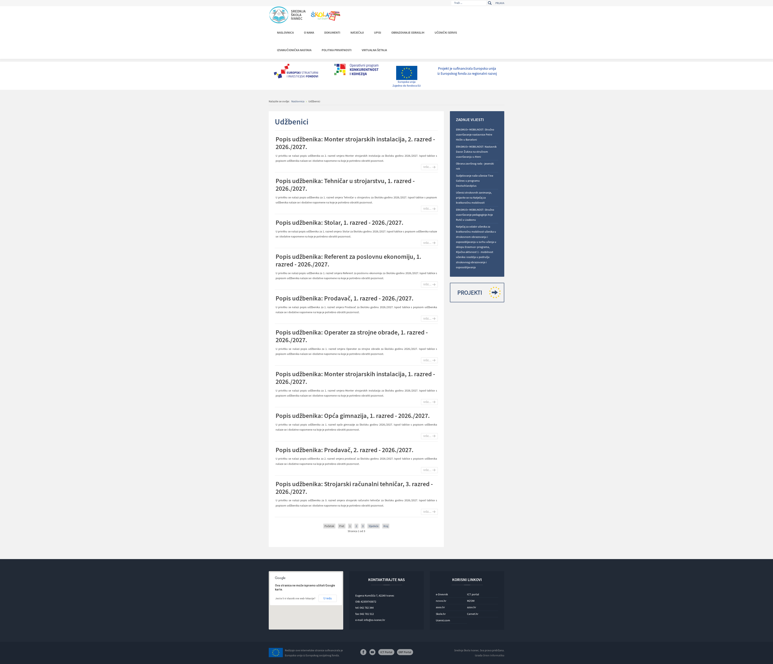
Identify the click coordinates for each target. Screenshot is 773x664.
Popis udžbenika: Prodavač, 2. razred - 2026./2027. (344, 450)
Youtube (372, 652)
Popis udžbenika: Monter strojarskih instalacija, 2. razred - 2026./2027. (355, 143)
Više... (427, 167)
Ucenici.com (443, 620)
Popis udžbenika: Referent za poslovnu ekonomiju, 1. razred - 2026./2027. (348, 260)
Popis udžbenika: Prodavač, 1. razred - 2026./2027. (344, 298)
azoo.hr (471, 607)
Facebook (363, 652)
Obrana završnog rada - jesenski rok (475, 166)
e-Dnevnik (442, 594)
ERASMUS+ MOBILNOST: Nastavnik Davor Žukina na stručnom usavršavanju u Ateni (476, 151)
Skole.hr (441, 614)
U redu (327, 598)
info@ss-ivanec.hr (374, 620)
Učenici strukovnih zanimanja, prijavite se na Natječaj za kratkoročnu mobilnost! (474, 197)
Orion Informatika (493, 655)
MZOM (470, 601)
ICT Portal (386, 652)
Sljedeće (373, 526)
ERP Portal (405, 652)
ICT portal (473, 594)
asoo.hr (440, 607)
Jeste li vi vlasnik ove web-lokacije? (295, 598)
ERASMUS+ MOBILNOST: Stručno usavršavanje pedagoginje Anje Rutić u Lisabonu (475, 215)
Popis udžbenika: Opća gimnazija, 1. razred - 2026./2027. (353, 416)
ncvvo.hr (441, 601)
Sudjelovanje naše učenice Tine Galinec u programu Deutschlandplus (474, 180)
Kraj (385, 526)
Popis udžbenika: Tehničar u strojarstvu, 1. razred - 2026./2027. (345, 185)
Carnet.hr (472, 614)
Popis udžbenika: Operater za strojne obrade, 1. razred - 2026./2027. (352, 336)
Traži (489, 3)
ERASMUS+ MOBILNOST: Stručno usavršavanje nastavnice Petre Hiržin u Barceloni (475, 134)
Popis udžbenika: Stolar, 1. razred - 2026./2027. (339, 223)
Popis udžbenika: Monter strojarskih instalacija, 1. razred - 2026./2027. (355, 378)
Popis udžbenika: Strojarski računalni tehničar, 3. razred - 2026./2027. (354, 488)
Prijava (499, 3)
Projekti (469, 292)
